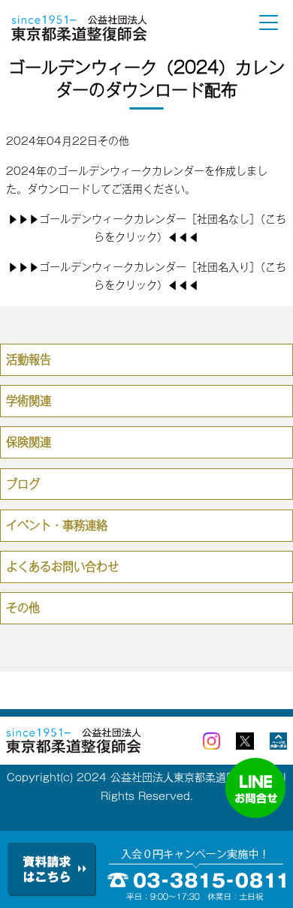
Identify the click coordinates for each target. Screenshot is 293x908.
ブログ (23, 484)
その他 (113, 141)
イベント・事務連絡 (56, 525)
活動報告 (28, 359)
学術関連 (28, 401)
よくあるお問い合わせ (62, 567)
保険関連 (28, 442)
